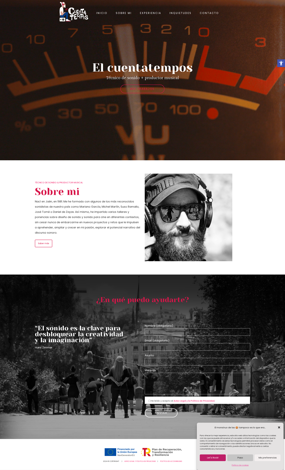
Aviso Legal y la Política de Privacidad (194, 400)
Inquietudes (180, 13)
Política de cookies (240, 465)
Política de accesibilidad (171, 461)
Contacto (209, 13)
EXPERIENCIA (150, 13)
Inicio (101, 13)
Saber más (43, 243)
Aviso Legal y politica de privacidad (140, 461)
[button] (281, 63)
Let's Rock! (212, 457)
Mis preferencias (268, 457)
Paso (240, 457)
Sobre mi (124, 13)
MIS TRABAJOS (142, 89)
